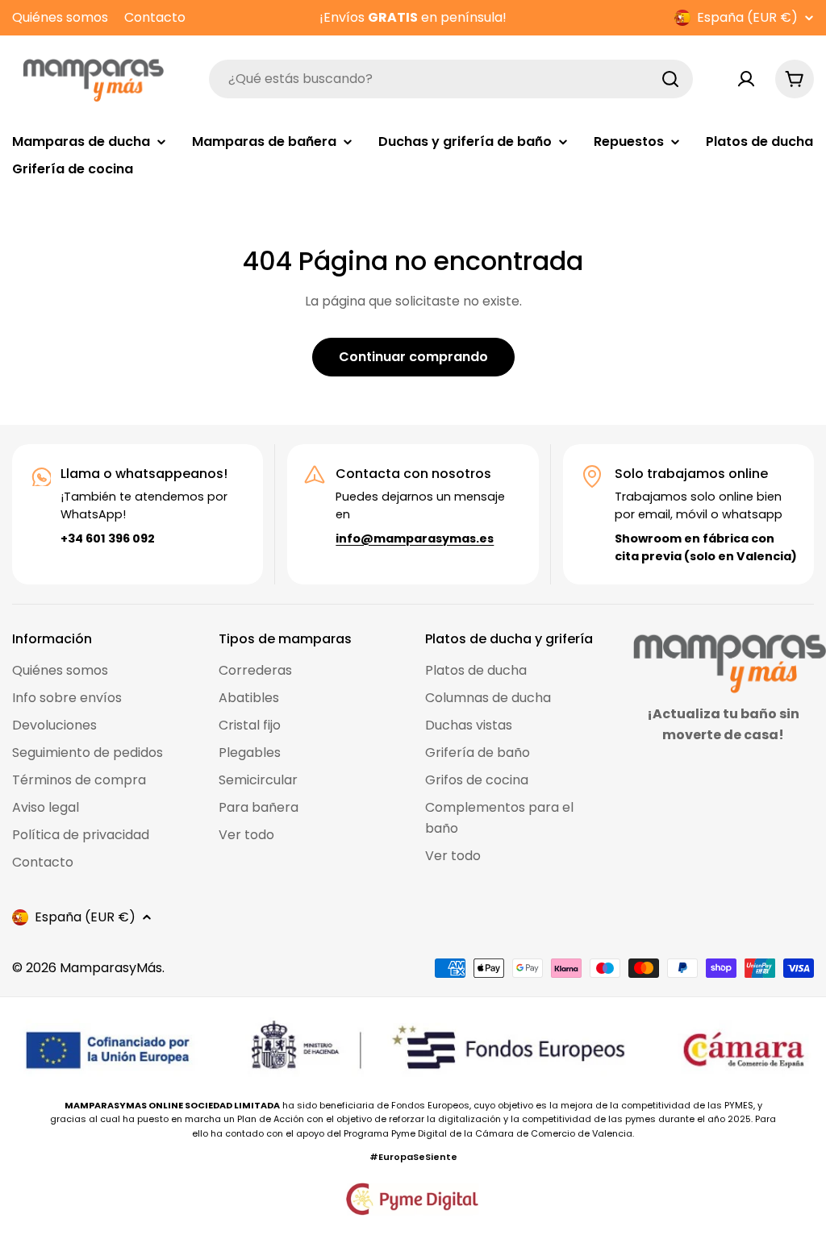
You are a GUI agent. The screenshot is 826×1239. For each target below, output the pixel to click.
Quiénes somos (60, 17)
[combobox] (451, 79)
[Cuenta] (746, 79)
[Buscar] (670, 79)
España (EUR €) (747, 18)
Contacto (155, 17)
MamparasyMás (111, 967)
